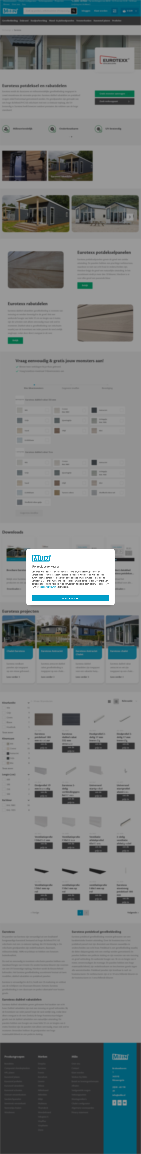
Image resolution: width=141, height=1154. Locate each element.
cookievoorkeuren (48, 587)
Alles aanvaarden (70, 598)
